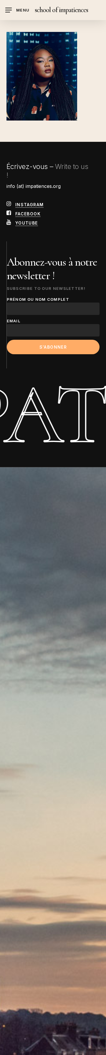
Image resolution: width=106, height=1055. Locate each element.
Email (14, 320)
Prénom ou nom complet (38, 299)
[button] (17, 10)
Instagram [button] (29, 204)
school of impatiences (61, 10)
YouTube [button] (26, 222)
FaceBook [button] (28, 213)
